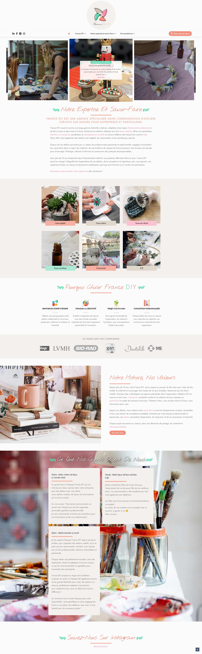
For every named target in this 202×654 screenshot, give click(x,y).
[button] (9, 70)
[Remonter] (197, 649)
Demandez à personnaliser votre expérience (69, 171)
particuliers (114, 400)
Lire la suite (38, 77)
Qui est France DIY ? (164, 66)
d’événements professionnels (139, 127)
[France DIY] (101, 15)
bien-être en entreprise (60, 134)
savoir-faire (148, 410)
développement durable (94, 134)
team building (126, 131)
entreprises (133, 397)
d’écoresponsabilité (117, 426)
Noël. (145, 134)
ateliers (127, 417)
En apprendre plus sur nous (164, 77)
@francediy (101, 646)
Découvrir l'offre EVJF (101, 77)
